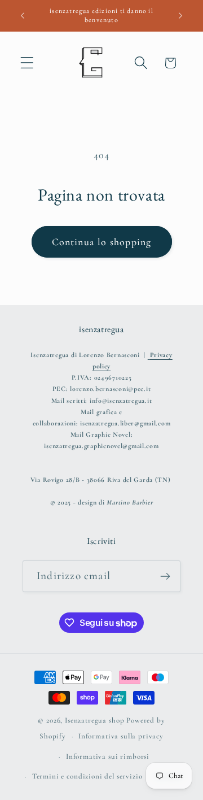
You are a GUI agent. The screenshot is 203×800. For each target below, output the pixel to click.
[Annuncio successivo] (180, 15)
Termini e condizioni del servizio (87, 776)
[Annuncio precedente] (22, 15)
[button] (27, 63)
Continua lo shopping (102, 242)
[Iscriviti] (165, 576)
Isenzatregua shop (94, 720)
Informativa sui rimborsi (107, 756)
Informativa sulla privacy (121, 736)
